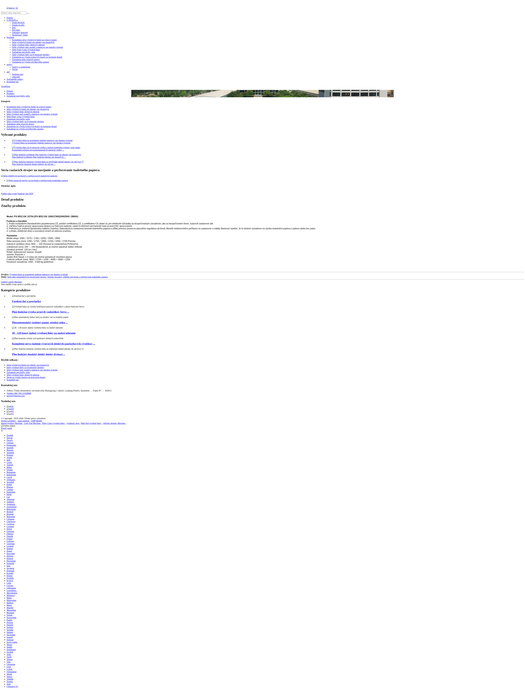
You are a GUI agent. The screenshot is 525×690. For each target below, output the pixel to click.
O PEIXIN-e (12, 20)
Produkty (10, 37)
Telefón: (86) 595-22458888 (19, 393)
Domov (10, 18)
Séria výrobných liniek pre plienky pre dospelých (33, 42)
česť (14, 27)
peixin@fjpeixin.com (16, 396)
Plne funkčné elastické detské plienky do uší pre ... (34, 164)
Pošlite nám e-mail (9, 193)
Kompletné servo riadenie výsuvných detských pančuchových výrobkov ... (53, 343)
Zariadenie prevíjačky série (23, 52)
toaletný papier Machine (11, 282)
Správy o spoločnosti (21, 67)
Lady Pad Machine (32, 423)
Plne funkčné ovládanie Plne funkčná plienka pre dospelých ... (39, 157)
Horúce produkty (8, 421)
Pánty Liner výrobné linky (53, 423)
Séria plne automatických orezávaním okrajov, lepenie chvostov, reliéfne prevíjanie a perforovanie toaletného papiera (57, 277)
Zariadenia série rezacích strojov (26, 59)
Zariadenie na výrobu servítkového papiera (30, 62)
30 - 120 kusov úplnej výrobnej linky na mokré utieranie (43, 333)
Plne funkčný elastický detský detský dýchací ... (38, 354)
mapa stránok (24, 421)
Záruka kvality (18, 25)
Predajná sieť (17, 74)
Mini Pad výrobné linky (91, 423)
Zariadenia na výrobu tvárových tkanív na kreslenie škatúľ (37, 57)
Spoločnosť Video (20, 35)
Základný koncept (20, 32)
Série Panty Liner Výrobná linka (26, 50)
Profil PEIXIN (18, 22)
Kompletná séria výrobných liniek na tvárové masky (34, 40)
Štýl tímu (16, 30)
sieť (8, 72)
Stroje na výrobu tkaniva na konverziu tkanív (26, 377)
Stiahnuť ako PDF (25, 193)
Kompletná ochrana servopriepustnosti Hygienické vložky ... (38, 150)
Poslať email (6, 428)
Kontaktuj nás (13, 82)
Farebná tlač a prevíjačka (26, 301)
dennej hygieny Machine (12, 423)
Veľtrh (15, 69)
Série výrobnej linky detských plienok (28, 45)
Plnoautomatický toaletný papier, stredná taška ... (40, 322)
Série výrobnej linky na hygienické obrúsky (31, 54)
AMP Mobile (36, 421)
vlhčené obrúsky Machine (114, 423)
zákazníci (16, 77)
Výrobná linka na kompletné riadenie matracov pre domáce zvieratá (41, 143)
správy (9, 64)
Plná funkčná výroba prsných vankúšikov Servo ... (40, 311)
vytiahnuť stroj (73, 423)
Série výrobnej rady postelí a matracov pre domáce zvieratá (37, 47)
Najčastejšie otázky (15, 79)
